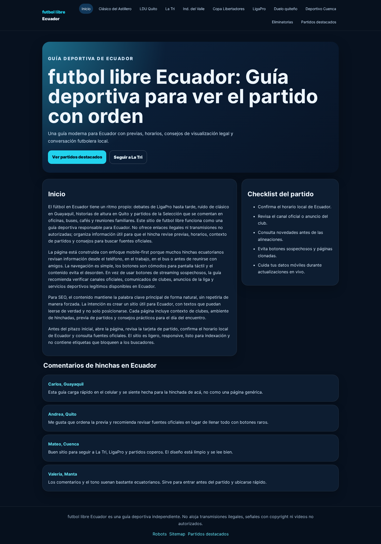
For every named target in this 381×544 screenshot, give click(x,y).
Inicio (86, 8)
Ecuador (53, 15)
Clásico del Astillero (115, 8)
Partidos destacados (318, 22)
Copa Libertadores (228, 8)
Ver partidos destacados (77, 156)
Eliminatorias (282, 22)
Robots (160, 533)
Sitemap (177, 533)
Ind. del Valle (193, 8)
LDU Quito (148, 8)
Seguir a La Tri (128, 157)
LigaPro (259, 8)
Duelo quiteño (285, 8)
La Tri (170, 8)
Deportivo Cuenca (321, 8)
